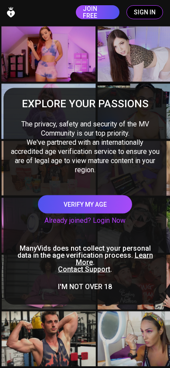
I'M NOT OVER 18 (85, 286)
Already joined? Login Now (85, 220)
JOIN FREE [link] (90, 12)
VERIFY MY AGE (85, 204)
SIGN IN (145, 12)
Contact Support (84, 269)
